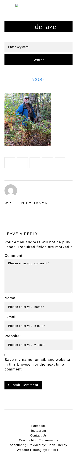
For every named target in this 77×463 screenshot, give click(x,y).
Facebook (38, 426)
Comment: (14, 255)
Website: (12, 336)
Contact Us (38, 435)
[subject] (38, 26)
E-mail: (11, 317)
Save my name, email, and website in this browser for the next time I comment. (37, 364)
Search (38, 60)
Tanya (40, 203)
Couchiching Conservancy (38, 440)
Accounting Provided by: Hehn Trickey (38, 445)
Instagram (38, 430)
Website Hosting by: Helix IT (38, 450)
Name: (10, 298)
